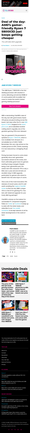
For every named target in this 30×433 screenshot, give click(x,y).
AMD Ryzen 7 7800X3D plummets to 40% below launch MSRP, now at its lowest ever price (21, 288)
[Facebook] (10, 251)
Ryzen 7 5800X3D (14, 138)
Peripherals (5, 404)
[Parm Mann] (5, 240)
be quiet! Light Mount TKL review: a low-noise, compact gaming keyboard (15, 406)
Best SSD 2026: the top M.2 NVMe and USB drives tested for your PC (14, 382)
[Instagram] (12, 251)
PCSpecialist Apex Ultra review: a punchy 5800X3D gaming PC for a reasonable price (14, 413)
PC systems (5, 410)
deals (11, 256)
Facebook (18, 204)
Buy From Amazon (15, 106)
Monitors (4, 397)
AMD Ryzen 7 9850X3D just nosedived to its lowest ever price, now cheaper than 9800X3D (8, 316)
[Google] (21, 429)
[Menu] (26, 10)
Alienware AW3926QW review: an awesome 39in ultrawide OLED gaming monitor (14, 400)
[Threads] (18, 429)
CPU (8, 256)
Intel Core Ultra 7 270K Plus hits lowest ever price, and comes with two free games (21, 316)
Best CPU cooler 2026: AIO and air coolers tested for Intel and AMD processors (14, 388)
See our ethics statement (12, 51)
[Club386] (8, 10)
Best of (3, 373)
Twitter (10, 204)
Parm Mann (6, 45)
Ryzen (15, 256)
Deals (3, 18)
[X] (14, 251)
